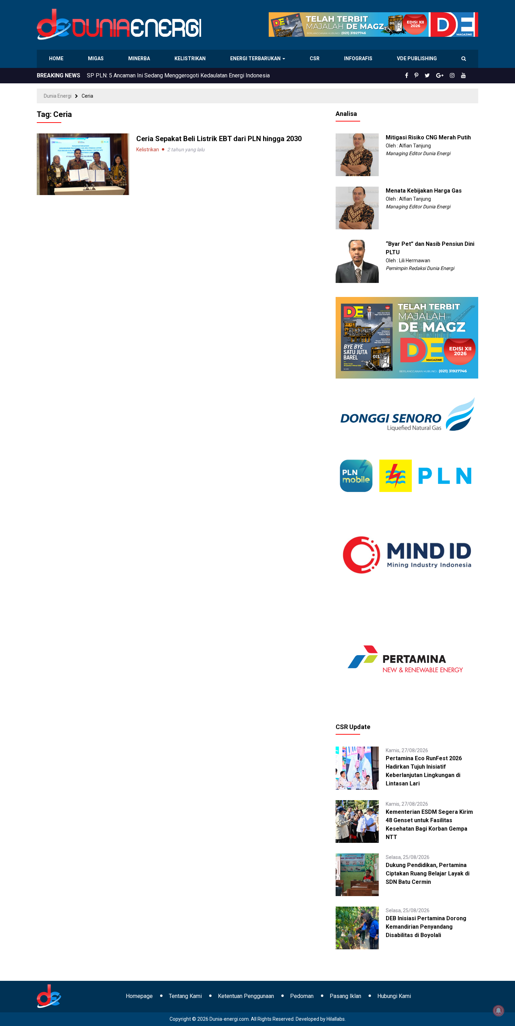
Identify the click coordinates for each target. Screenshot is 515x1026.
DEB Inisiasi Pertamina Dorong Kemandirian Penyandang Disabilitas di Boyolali (426, 926)
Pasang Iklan (345, 996)
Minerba (140, 58)
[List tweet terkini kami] (435, 75)
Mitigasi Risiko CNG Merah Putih (428, 137)
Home (56, 58)
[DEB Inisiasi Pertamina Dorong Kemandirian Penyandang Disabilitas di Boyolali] (357, 927)
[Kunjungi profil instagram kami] (455, 75)
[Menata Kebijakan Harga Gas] (357, 207)
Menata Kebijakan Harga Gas (424, 190)
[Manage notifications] (498, 1010)
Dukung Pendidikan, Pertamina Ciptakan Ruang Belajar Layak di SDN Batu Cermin (427, 873)
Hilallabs (336, 1019)
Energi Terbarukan (256, 58)
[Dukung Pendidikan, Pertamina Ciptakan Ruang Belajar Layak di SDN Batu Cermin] (357, 874)
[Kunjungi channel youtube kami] (464, 75)
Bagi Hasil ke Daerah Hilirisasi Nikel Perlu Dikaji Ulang (153, 75)
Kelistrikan (191, 58)
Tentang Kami (185, 996)
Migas (96, 58)
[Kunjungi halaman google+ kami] (445, 75)
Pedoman (302, 996)
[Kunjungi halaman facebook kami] (418, 75)
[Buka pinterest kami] (426, 75)
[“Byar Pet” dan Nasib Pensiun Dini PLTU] (357, 261)
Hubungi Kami (394, 996)
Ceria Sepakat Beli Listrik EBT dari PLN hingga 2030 (219, 138)
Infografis (359, 58)
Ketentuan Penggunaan (246, 996)
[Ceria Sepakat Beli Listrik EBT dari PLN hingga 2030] (83, 164)
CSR (315, 58)
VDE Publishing (416, 58)
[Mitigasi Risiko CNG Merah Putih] (357, 154)
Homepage (139, 996)
